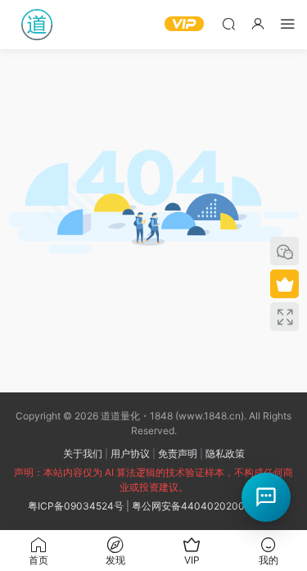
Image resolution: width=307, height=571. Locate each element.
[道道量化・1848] (36, 24)
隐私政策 (225, 453)
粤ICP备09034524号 (76, 506)
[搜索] (228, 23)
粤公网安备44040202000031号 (205, 506)
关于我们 (82, 453)
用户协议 (130, 453)
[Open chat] (266, 497)
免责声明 (177, 453)
